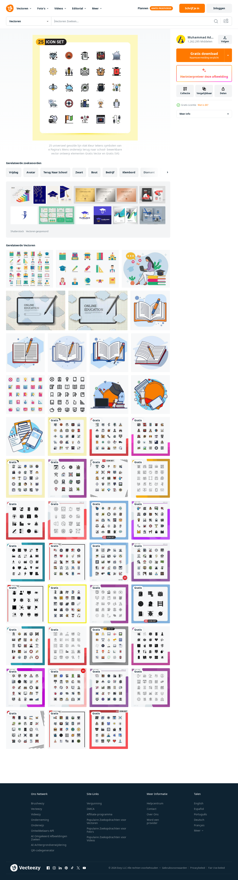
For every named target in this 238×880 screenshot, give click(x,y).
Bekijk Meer (152, 215)
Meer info (184, 113)
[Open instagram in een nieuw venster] (54, 867)
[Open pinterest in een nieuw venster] (66, 867)
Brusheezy (37, 803)
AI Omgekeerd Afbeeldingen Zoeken (49, 837)
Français (199, 825)
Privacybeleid (197, 867)
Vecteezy (36, 809)
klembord (128, 172)
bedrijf (110, 172)
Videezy (36, 814)
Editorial (77, 8)
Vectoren (22, 8)
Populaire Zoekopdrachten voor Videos (106, 838)
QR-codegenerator (42, 850)
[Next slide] (164, 172)
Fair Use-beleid (216, 867)
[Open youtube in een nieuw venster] (84, 867)
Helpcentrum (155, 803)
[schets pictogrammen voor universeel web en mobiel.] (67, 394)
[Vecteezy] (10, 8)
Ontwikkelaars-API (42, 830)
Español (199, 809)
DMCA (90, 809)
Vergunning (94, 803)
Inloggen (219, 8)
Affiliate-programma (99, 814)
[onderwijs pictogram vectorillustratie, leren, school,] (29, 269)
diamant (149, 172)
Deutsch (199, 820)
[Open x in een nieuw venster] (78, 867)
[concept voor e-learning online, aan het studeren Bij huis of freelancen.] (35, 310)
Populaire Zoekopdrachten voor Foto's (106, 830)
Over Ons (153, 814)
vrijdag (13, 172)
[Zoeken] (216, 21)
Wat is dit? (203, 105)
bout (94, 172)
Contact (151, 809)
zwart (79, 172)
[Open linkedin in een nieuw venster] (60, 867)
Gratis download (204, 55)
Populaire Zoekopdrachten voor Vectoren (106, 821)
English (198, 803)
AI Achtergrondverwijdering (48, 845)
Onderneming (40, 820)
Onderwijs (37, 825)
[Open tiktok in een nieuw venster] (72, 867)
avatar (31, 172)
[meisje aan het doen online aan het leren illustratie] (146, 269)
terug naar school (55, 172)
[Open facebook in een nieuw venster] (48, 867)
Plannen (143, 8)
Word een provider (153, 821)
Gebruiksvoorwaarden (174, 867)
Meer (95, 8)
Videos (58, 8)
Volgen (225, 41)
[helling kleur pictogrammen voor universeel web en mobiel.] (25, 394)
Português (200, 814)
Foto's (41, 8)
